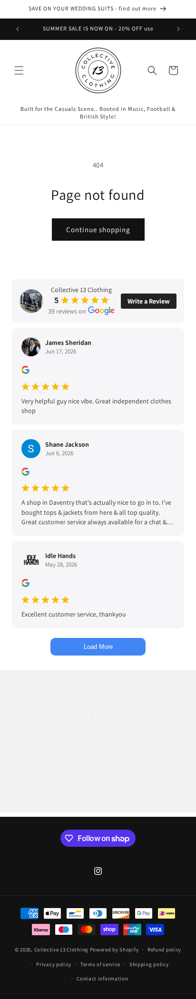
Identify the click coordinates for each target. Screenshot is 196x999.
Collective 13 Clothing (61, 949)
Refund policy (164, 949)
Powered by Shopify (114, 949)
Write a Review (148, 301)
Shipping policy (149, 964)
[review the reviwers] (25, 371)
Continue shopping (98, 229)
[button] (19, 70)
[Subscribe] (166, 782)
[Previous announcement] (17, 29)
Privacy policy (53, 964)
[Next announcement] (178, 29)
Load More (98, 646)
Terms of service (100, 964)
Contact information (102, 978)
